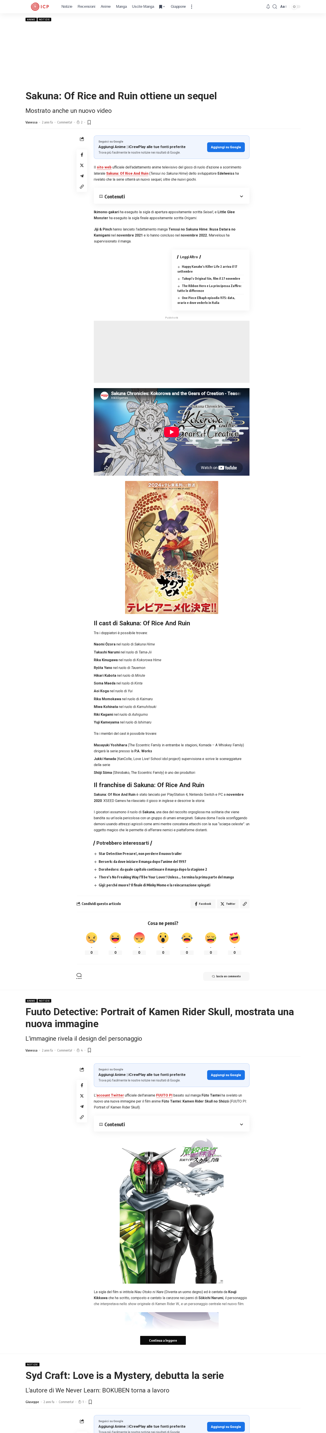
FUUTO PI (164, 1095)
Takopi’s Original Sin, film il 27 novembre (211, 278)
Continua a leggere (163, 1340)
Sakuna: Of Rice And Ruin (127, 173)
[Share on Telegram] (82, 175)
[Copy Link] (82, 186)
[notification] (268, 6)
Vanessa (31, 122)
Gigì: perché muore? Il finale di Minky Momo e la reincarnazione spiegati (154, 885)
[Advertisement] (163, 56)
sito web (104, 167)
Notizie (44, 19)
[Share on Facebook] (82, 154)
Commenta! (64, 122)
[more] (192, 6)
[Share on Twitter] (82, 165)
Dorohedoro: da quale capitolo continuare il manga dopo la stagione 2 (153, 869)
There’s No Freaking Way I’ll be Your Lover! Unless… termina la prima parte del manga (166, 877)
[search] (275, 6)
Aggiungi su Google (226, 147)
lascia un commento (228, 976)
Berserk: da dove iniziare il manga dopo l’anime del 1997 (142, 861)
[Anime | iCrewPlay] (40, 6)
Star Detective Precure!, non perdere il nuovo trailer (140, 853)
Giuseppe (32, 1402)
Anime (31, 19)
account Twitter (110, 1095)
